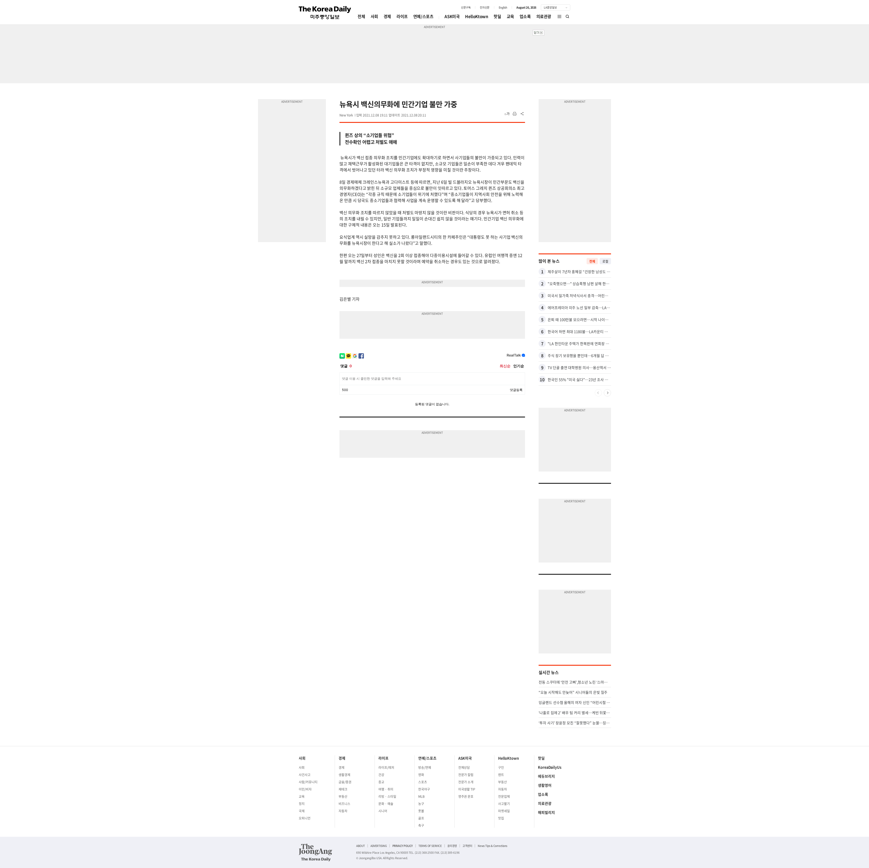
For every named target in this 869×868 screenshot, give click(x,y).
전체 (361, 16)
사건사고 (304, 774)
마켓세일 (504, 810)
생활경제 (344, 774)
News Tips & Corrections (492, 846)
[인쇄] (514, 114)
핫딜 (497, 16)
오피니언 (304, 818)
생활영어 (544, 785)
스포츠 (422, 782)
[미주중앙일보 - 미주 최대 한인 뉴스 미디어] (325, 12)
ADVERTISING (378, 846)
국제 (302, 810)
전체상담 (464, 767)
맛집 (501, 818)
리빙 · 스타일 (387, 796)
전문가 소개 (466, 782)
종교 (381, 782)
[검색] (567, 16)
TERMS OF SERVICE (430, 846)
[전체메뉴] (559, 16)
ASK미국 (452, 16)
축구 (421, 825)
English (503, 7)
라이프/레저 (386, 767)
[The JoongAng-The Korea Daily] (315, 852)
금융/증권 (345, 782)
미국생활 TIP (466, 789)
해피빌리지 (546, 812)
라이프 (402, 16)
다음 (607, 392)
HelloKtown (476, 16)
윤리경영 (452, 846)
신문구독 (465, 7)
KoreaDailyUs (549, 767)
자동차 (343, 810)
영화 (421, 774)
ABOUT (360, 846)
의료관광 (543, 16)
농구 (421, 803)
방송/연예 (424, 767)
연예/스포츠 (423, 16)
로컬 (605, 261)
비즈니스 (344, 803)
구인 (501, 767)
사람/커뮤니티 (308, 782)
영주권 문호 (466, 796)
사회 (374, 16)
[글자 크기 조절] (507, 114)
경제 (387, 16)
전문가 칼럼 (466, 774)
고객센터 (467, 846)
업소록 (525, 16)
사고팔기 (504, 803)
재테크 (343, 789)
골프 (421, 818)
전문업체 (504, 796)
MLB (421, 796)
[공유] (522, 114)
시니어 (382, 810)
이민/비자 (305, 789)
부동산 (343, 796)
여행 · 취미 (385, 789)
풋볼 (421, 810)
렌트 (501, 774)
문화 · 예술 (385, 803)
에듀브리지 (546, 776)
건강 (381, 774)
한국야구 (424, 789)
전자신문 (484, 7)
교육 (510, 16)
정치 (302, 803)
